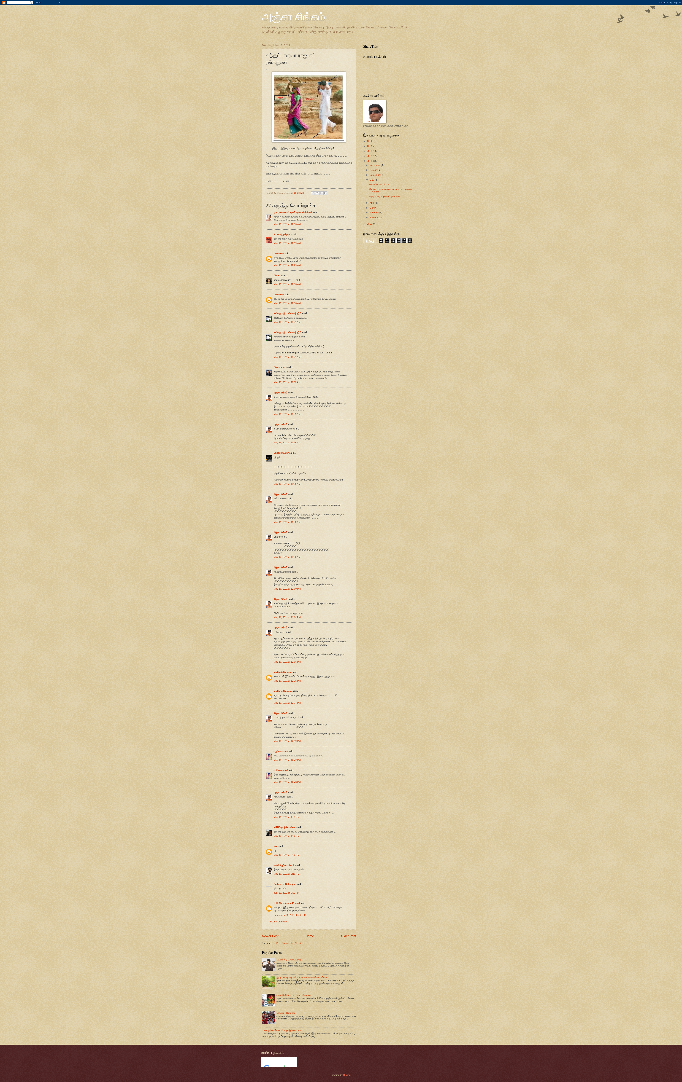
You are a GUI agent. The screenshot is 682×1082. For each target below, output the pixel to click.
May (372, 180)
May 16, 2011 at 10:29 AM (287, 265)
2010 (369, 223)
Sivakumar (279, 367)
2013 (369, 151)
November (375, 165)
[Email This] (313, 193)
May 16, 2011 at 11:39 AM (287, 382)
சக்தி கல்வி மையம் (283, 672)
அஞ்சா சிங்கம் (293, 16)
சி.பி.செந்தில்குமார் (283, 234)
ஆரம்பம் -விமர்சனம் (286, 1012)
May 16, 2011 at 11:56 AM (287, 442)
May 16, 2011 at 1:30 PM (286, 836)
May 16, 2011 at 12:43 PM (287, 782)
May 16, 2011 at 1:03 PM (286, 817)
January (374, 217)
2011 (369, 161)
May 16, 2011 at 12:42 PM (287, 760)
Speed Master (281, 453)
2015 (369, 146)
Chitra (277, 275)
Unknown (279, 253)
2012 (369, 156)
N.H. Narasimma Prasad (287, 903)
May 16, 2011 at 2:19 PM (286, 873)
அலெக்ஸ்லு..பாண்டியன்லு (289, 959)
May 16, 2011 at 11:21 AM (287, 322)
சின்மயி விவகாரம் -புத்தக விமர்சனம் (294, 995)
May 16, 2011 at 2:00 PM (286, 855)
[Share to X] (321, 193)
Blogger (347, 1075)
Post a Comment (279, 921)
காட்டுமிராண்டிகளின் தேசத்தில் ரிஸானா (283, 1030)
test (276, 846)
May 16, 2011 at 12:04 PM (287, 617)
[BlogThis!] (317, 193)
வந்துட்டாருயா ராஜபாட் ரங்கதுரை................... (391, 196)
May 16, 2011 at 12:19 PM (287, 741)
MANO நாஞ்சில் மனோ (285, 827)
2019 (369, 141)
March (373, 207)
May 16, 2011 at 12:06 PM (287, 662)
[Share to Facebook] (325, 193)
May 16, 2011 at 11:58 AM (287, 522)
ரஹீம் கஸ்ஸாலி (281, 751)
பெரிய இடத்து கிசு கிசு (380, 184)
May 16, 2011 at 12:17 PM (287, 703)
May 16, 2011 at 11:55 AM (287, 414)
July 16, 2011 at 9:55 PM (286, 893)
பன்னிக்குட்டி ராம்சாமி (284, 865)
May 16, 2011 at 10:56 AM (287, 284)
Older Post (348, 936)
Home (309, 936)
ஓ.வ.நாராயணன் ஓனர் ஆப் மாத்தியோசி (293, 212)
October (374, 170)
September (375, 175)
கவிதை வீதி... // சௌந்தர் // (287, 313)
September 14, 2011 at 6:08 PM (290, 915)
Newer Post (270, 936)
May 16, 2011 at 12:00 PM (287, 588)
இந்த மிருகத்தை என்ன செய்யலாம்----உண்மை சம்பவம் (302, 977)
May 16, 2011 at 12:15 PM (287, 681)
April (372, 203)
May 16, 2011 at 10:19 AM (287, 243)
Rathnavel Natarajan (285, 884)
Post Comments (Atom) (288, 943)
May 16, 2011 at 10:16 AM (287, 224)
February (374, 212)
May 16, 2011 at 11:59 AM (287, 557)
